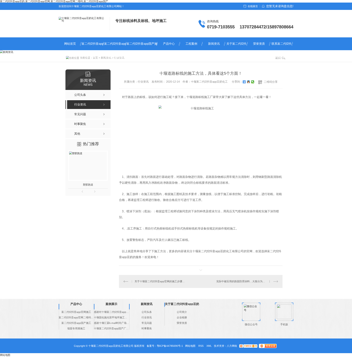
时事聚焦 (147, 328)
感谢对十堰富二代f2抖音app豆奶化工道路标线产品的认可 (111, 311)
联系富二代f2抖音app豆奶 (282, 46)
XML (209, 345)
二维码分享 (271, 81)
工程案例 (191, 43)
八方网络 (232, 345)
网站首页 (70, 43)
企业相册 (182, 317)
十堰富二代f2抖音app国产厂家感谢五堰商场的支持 (111, 328)
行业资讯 (147, 317)
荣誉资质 (259, 43)
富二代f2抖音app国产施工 (141, 46)
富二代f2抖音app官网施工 (93, 46)
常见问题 (147, 322)
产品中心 (169, 43)
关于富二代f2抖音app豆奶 (236, 46)
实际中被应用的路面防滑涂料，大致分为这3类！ (244, 281)
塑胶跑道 (88, 184)
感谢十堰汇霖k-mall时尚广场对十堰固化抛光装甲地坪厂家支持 (111, 322)
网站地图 (190, 345)
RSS (200, 345)
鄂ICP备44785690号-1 (170, 345)
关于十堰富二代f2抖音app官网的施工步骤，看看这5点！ (160, 281)
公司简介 (182, 311)
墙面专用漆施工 (76, 328)
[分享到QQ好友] (248, 81)
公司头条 (147, 311)
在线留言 (253, 6)
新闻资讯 (214, 43)
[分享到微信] (252, 81)
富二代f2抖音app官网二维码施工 (115, 46)
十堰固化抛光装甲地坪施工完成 (111, 317)
